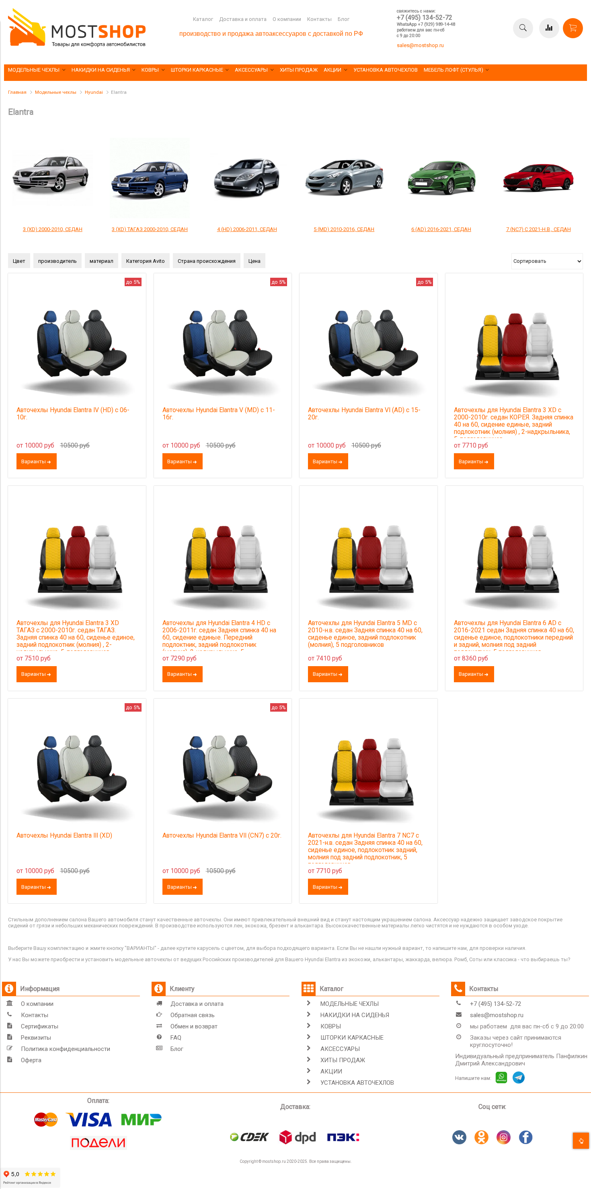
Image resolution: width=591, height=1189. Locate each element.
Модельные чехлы (55, 92)
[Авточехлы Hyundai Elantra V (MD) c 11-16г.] (222, 342)
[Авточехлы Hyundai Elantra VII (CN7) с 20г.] (222, 767)
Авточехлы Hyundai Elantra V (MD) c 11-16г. (218, 414)
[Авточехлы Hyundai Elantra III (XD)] (76, 767)
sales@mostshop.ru (420, 45)
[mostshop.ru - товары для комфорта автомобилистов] (77, 45)
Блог (343, 19)
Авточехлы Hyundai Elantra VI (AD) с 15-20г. (364, 414)
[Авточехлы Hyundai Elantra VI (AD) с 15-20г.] (368, 342)
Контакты (319, 19)
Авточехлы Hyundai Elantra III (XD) (64, 835)
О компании (287, 19)
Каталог (203, 19)
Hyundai (94, 92)
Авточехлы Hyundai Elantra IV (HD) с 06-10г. (72, 414)
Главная (17, 92)
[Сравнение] (549, 28)
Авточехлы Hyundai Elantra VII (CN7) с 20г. (221, 835)
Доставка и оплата (243, 19)
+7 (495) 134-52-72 (424, 17)
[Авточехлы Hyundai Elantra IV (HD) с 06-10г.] (76, 342)
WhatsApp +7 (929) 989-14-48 (426, 24)
